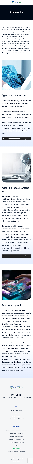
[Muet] (25, 139)
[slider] (14, 138)
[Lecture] (3, 139)
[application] (16, 138)
